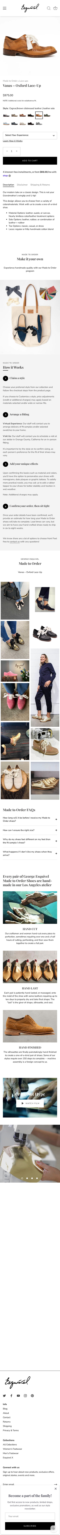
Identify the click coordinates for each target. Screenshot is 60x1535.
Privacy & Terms (11, 1430)
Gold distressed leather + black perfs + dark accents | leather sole (14, 115)
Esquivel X (8, 1457)
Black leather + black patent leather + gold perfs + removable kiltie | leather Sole (30, 123)
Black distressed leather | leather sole (6, 115)
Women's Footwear (12, 1448)
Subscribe (30, 1526)
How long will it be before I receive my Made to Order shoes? (26, 819)
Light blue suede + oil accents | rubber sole (6, 123)
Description (8, 184)
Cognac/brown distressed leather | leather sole (39, 115)
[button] (22, 1178)
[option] (30, 1154)
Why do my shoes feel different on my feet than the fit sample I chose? (26, 841)
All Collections (10, 1444)
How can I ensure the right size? (18, 830)
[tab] (10, 184)
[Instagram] (25, 1395)
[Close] (55, 1489)
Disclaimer (22, 184)
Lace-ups (23, 80)
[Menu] (4, 8)
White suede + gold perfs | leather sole (22, 123)
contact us (15, 541)
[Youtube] (18, 1395)
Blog (5, 1408)
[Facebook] (11, 1395)
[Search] (49, 8)
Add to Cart (30, 160)
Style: (29, 108)
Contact (6, 1417)
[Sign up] (55, 1484)
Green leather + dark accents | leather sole (47, 115)
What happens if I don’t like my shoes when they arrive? (27, 853)
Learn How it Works (12, 140)
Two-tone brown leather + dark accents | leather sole (22, 115)
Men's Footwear (10, 1453)
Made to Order (10, 80)
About (6, 1413)
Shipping (7, 1426)
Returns (6, 1421)
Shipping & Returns (40, 184)
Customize (39, 123)
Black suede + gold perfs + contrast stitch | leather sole (30, 115)
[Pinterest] (32, 1395)
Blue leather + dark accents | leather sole (14, 123)
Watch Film (32, 1103)
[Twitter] (4, 1395)
